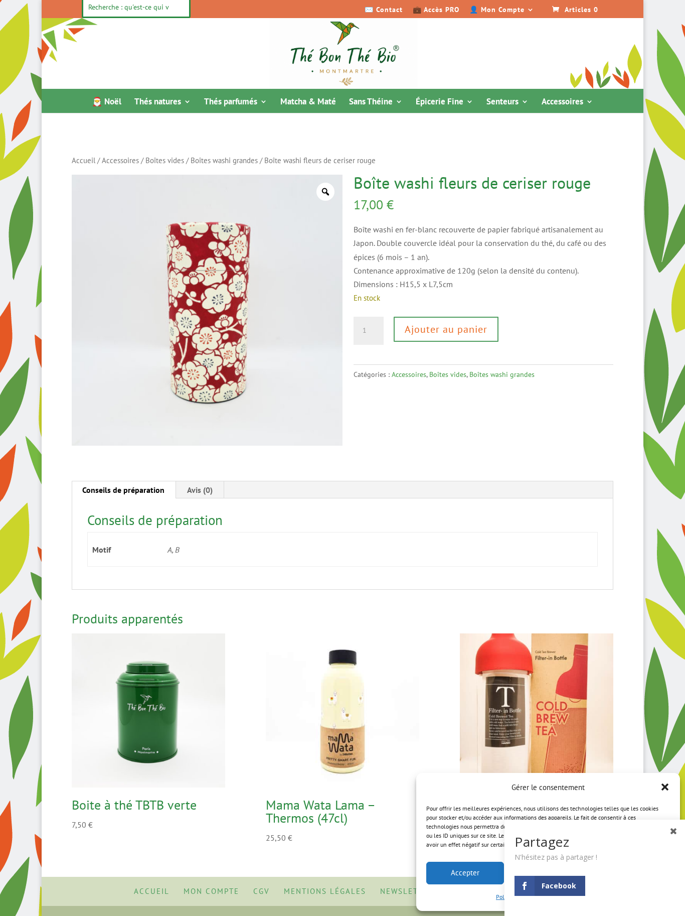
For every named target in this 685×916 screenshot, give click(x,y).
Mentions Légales (325, 891)
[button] (665, 787)
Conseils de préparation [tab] (123, 490)
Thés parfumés (230, 102)
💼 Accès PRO (436, 10)
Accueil (83, 160)
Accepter (465, 872)
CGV (261, 891)
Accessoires (562, 102)
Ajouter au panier (446, 329)
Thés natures (157, 102)
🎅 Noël (106, 102)
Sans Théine (371, 102)
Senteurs (502, 102)
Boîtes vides (164, 160)
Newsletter (407, 891)
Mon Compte (211, 891)
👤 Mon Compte (497, 10)
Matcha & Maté (308, 102)
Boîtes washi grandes (224, 160)
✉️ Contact (384, 10)
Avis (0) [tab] (200, 490)
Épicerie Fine (439, 102)
